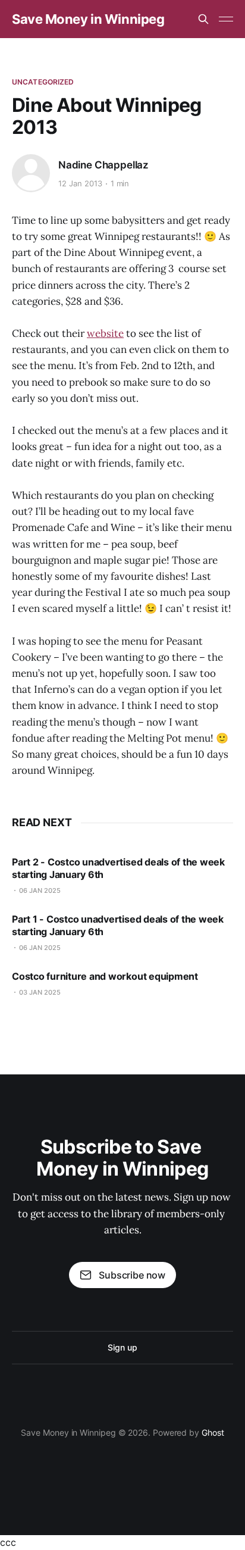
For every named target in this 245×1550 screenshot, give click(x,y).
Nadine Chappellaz (103, 165)
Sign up (122, 1347)
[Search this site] (203, 19)
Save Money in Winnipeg (88, 19)
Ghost (213, 1432)
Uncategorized (43, 81)
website (105, 333)
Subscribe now (132, 1275)
